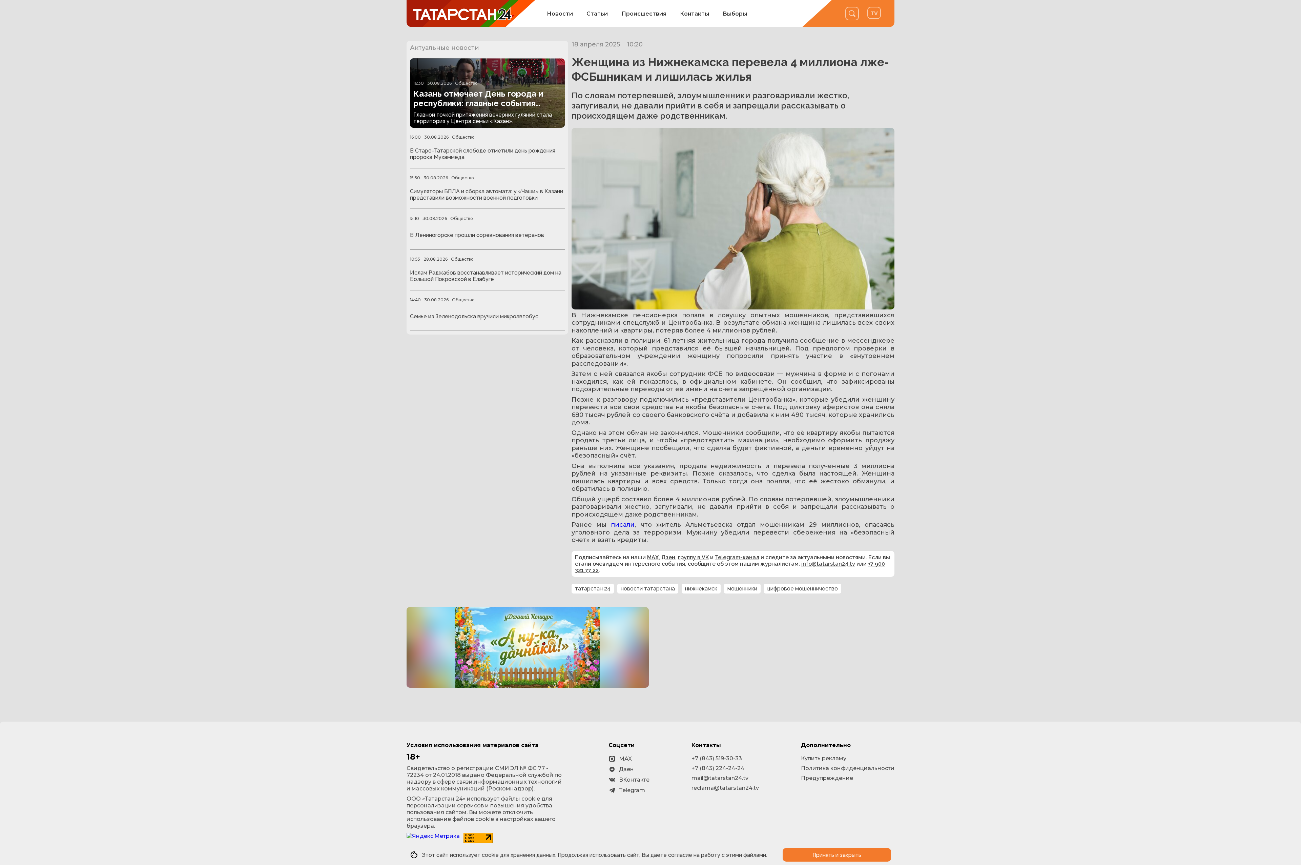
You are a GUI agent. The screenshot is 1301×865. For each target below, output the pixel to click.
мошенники (742, 588)
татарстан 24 (593, 588)
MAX (653, 557)
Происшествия (643, 14)
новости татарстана (648, 588)
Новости (560, 14)
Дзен (668, 557)
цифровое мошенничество (802, 588)
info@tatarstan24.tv (828, 564)
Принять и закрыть (836, 855)
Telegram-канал (737, 557)
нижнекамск (701, 588)
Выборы (735, 14)
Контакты (694, 14)
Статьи (597, 14)
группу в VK (693, 557)
